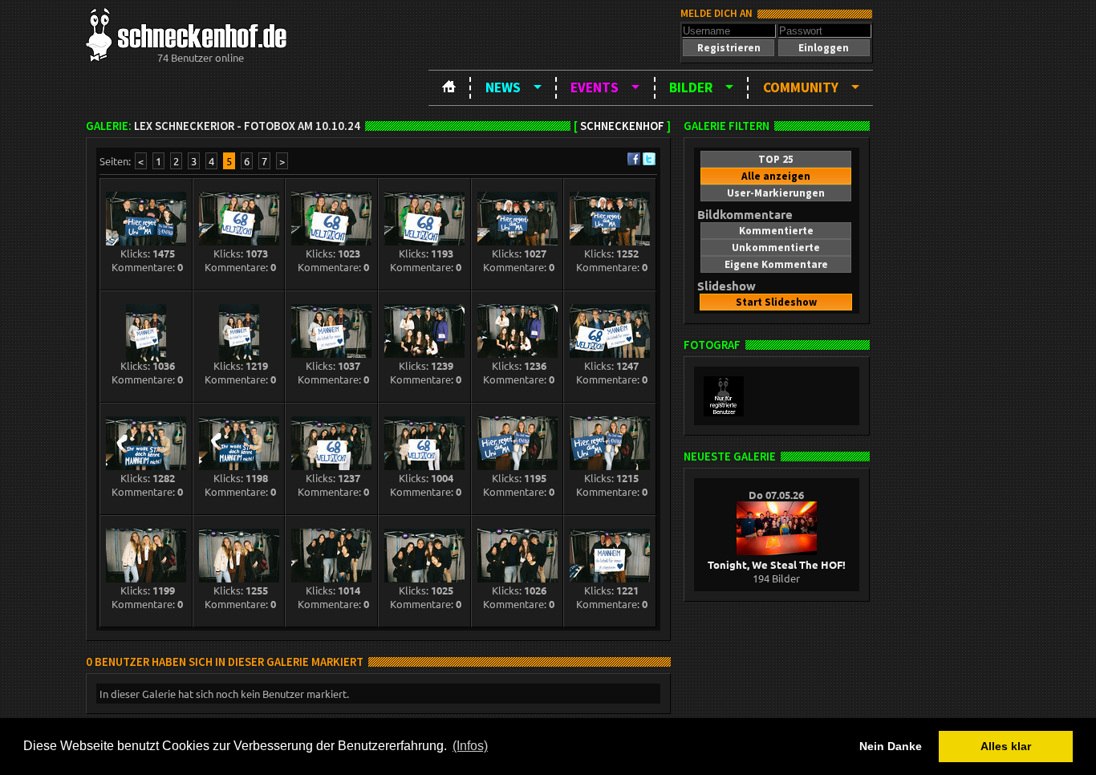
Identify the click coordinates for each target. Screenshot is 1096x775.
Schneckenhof (622, 126)
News (503, 87)
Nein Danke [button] (890, 746)
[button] (728, 47)
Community (800, 87)
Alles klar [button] (1005, 746)
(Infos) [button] (470, 746)
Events (594, 87)
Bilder (690, 87)
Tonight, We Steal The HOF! (777, 564)
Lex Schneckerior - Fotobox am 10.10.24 (247, 126)
